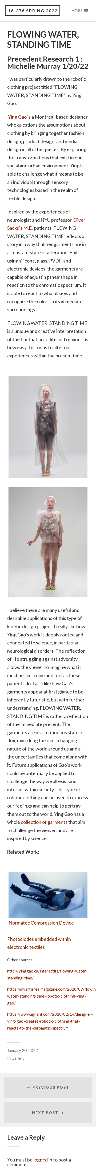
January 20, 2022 (22, 1050)
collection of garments (44, 822)
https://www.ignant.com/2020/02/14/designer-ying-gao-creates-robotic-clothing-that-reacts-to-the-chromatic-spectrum (50, 1021)
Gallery (18, 1058)
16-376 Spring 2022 (33, 10)
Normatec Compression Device (41, 923)
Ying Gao (17, 117)
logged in (42, 1160)
